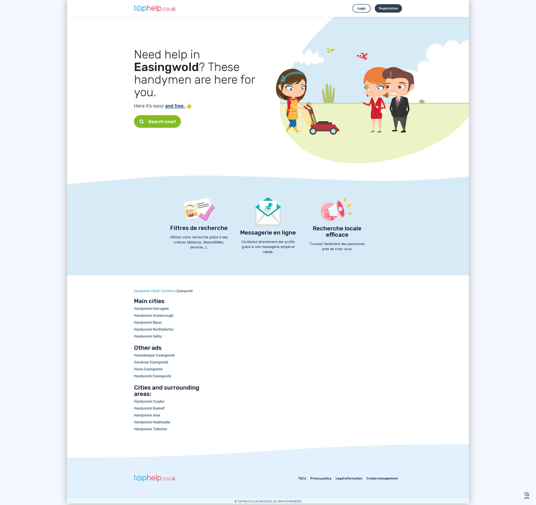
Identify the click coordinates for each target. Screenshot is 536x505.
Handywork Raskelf (149, 408)
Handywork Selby (148, 336)
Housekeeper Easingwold (154, 355)
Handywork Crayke (149, 401)
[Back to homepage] (155, 8)
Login (361, 8)
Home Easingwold (148, 369)
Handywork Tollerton (150, 429)
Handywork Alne (147, 415)
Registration (388, 8)
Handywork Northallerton (154, 329)
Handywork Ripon (148, 322)
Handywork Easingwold (152, 376)
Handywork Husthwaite (152, 422)
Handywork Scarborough (153, 315)
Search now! (162, 121)
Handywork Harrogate (151, 308)
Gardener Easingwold (151, 362)
